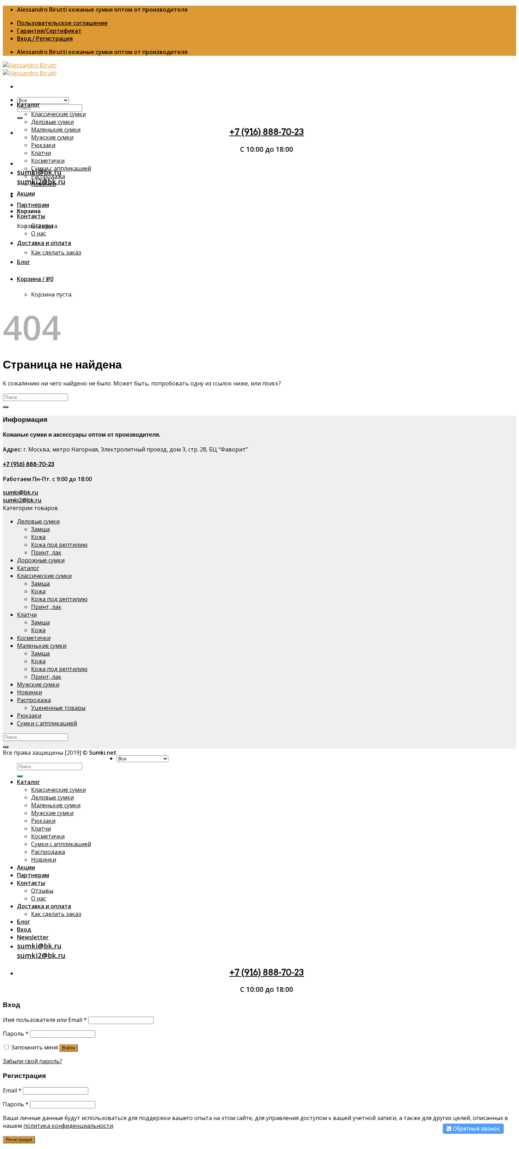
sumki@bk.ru (20, 492)
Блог (23, 262)
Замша (40, 529)
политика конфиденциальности (68, 1126)
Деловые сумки (52, 122)
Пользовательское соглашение (62, 23)
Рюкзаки (43, 145)
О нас (38, 233)
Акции (26, 193)
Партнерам (33, 205)
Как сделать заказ (56, 252)
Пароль (16, 1033)
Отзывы (42, 225)
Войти (68, 1048)
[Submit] (20, 118)
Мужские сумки (52, 137)
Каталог (28, 104)
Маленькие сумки (55, 129)
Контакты (31, 216)
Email (12, 1090)
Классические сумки (58, 114)
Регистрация (19, 1139)
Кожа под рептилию (59, 545)
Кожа (38, 537)
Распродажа (48, 176)
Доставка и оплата (44, 243)
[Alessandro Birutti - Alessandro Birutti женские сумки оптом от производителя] (29, 69)
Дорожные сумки (41, 560)
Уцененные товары (58, 708)
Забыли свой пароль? (32, 1061)
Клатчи (41, 153)
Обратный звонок (476, 1128)
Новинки (43, 184)
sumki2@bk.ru (22, 500)
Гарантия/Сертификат (49, 31)
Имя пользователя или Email (45, 1020)
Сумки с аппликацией (61, 168)
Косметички (48, 160)
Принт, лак (46, 552)
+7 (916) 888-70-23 (266, 132)
